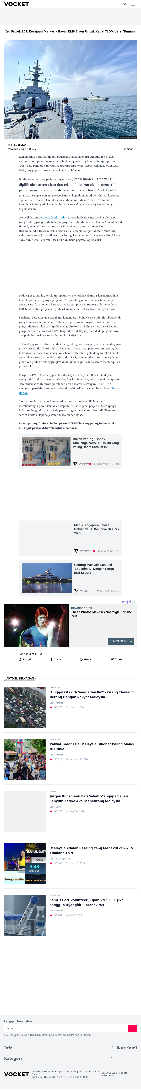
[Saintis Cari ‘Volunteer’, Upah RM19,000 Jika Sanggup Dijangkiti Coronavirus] (25, 915)
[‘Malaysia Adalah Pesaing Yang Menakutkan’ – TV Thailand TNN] (25, 863)
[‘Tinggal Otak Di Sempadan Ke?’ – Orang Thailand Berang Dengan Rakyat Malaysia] (25, 707)
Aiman (130, 149)
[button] (133, 4)
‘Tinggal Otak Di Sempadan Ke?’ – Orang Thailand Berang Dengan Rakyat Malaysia (92, 694)
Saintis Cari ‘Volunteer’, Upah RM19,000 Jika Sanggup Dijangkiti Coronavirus (86, 902)
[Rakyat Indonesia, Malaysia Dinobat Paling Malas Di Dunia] (25, 759)
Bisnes (53, 843)
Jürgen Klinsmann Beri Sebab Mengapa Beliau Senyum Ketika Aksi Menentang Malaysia (89, 798)
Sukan (53, 791)
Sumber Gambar (128, 137)
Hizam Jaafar (63, 859)
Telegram (35, 1035)
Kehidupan (20, 144)
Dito (58, 807)
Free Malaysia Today (54, 217)
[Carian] (125, 4)
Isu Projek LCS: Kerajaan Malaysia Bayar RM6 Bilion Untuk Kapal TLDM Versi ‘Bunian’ (70, 31)
